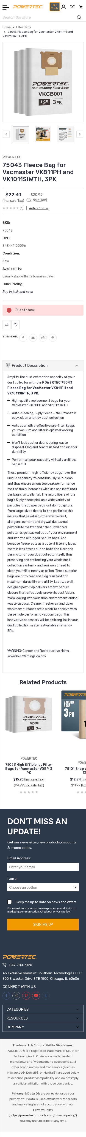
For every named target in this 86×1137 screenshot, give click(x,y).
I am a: (12, 878)
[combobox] (43, 887)
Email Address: (19, 858)
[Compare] (72, 8)
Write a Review (38, 208)
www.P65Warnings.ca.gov (27, 656)
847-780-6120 (20, 965)
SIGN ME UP (43, 924)
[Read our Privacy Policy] (76, 909)
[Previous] (6, 134)
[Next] (79, 134)
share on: (10, 336)
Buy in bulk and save (18, 292)
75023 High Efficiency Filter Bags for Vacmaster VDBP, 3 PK (29, 769)
